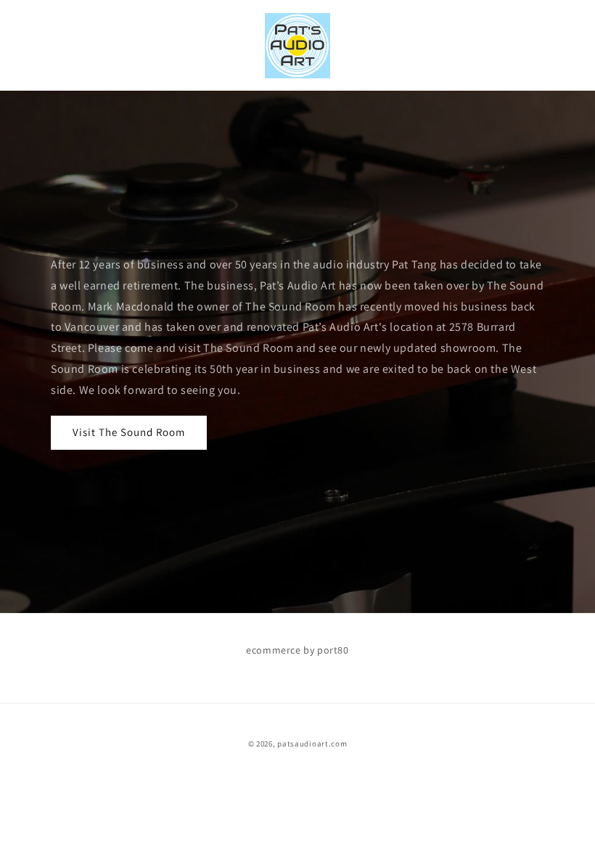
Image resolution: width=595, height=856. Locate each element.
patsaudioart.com (312, 743)
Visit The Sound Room (129, 432)
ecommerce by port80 (297, 650)
